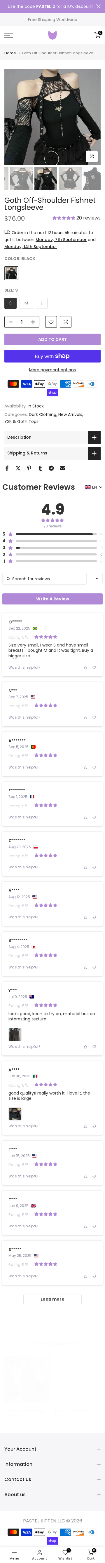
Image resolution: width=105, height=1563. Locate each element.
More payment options (52, 370)
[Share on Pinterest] (29, 468)
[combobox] (97, 578)
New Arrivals (70, 414)
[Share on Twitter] (18, 468)
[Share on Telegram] (51, 468)
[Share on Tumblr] (40, 468)
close (98, 6)
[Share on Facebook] (7, 468)
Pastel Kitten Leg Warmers (34, 1410)
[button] (76, 218)
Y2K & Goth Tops (21, 421)
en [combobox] (94, 487)
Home (10, 53)
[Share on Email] (62, 468)
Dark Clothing (42, 414)
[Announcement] (50, 6)
